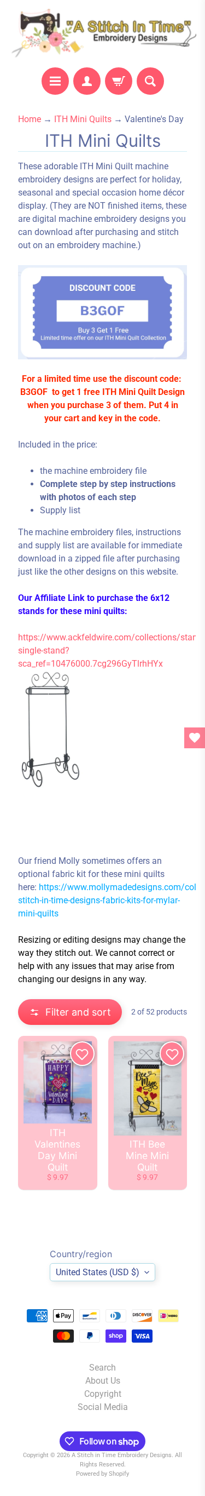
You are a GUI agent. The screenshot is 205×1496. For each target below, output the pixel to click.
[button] (70, 1012)
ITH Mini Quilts (83, 119)
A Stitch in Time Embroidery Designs (122, 1455)
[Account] (87, 81)
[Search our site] (150, 81)
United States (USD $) (97, 1272)
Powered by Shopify (102, 1473)
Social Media (103, 1407)
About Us (102, 1380)
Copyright (102, 1394)
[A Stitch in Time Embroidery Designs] (102, 34)
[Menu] (55, 81)
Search (102, 1367)
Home (29, 119)
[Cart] (118, 81)
